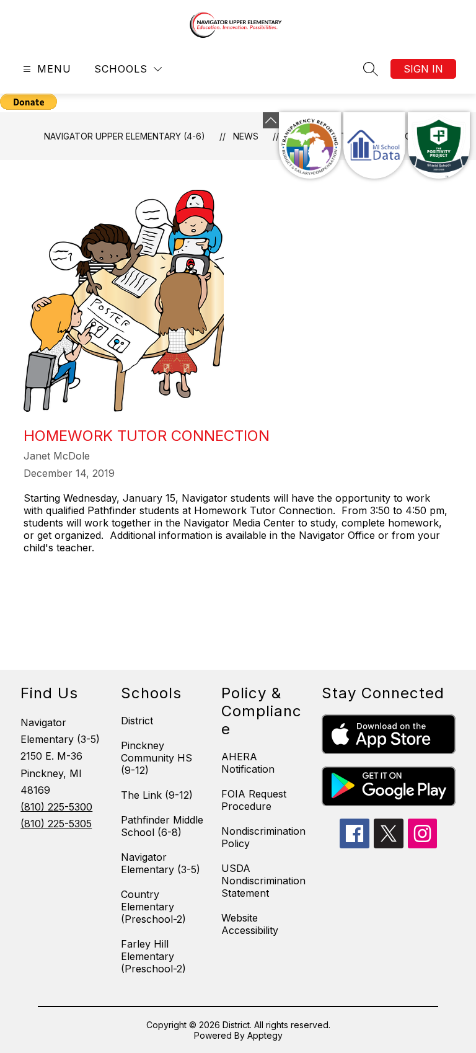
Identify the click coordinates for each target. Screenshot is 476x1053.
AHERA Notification (248, 762)
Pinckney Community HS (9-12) (156, 757)
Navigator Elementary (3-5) (160, 863)
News (245, 136)
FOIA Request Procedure (253, 800)
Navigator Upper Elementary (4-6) (124, 136)
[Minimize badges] (271, 120)
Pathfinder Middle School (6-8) (162, 826)
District (137, 720)
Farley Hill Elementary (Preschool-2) (153, 956)
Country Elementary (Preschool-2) (153, 906)
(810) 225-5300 (56, 807)
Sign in (423, 69)
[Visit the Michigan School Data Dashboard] (374, 145)
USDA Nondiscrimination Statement (263, 880)
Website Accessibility (249, 924)
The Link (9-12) (157, 795)
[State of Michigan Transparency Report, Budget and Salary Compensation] (310, 145)
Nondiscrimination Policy (263, 837)
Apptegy (265, 1035)
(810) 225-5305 (56, 823)
